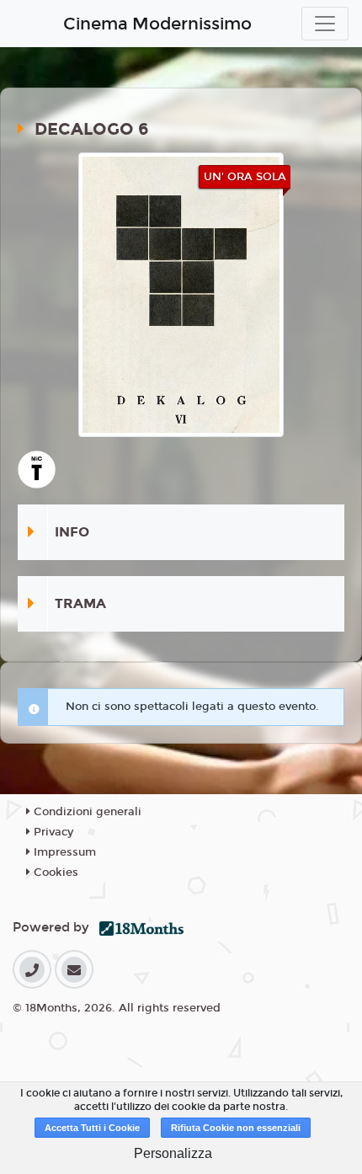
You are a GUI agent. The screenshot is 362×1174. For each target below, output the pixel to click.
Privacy (51, 832)
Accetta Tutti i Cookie (92, 1128)
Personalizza (173, 1153)
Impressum (63, 852)
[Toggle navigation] (325, 23)
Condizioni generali (85, 812)
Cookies (54, 872)
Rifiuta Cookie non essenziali (236, 1128)
